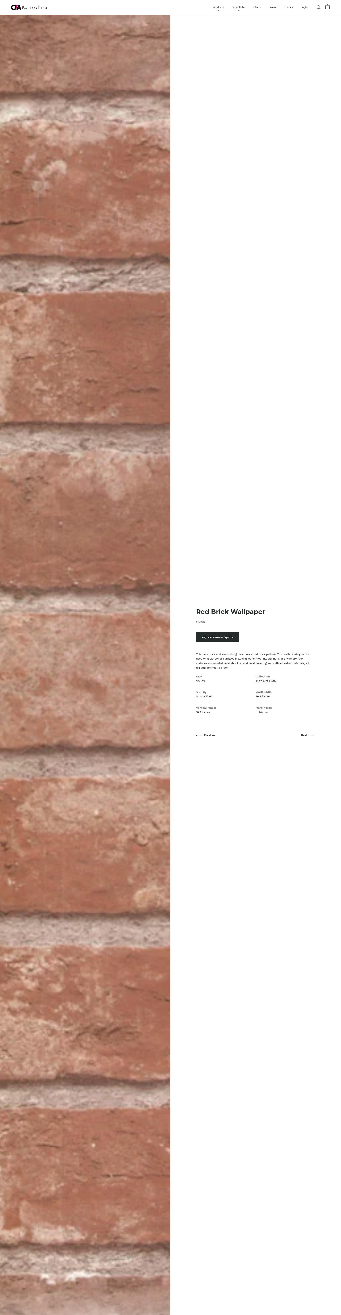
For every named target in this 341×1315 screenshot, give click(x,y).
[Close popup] (242, 617)
